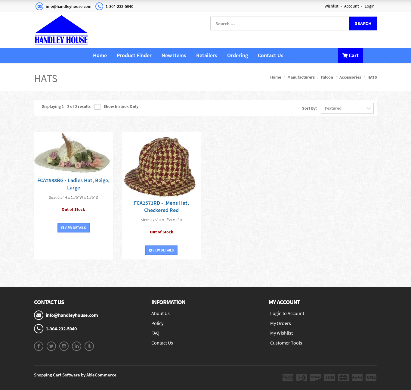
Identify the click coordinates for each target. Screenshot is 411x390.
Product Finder (134, 55)
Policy (157, 323)
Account (351, 6)
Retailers (206, 55)
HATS (372, 77)
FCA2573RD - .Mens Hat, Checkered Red (161, 206)
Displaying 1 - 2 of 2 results (66, 106)
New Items (174, 55)
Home (100, 55)
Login (370, 6)
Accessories (350, 77)
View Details (75, 227)
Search (363, 23)
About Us (160, 313)
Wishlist (331, 6)
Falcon (327, 77)
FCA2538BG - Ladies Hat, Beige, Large (73, 184)
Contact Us (270, 55)
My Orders (280, 323)
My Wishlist (281, 333)
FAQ (155, 333)
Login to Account (287, 313)
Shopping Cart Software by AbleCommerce (75, 375)
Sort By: (309, 108)
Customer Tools (286, 343)
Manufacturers (301, 77)
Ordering (237, 55)
